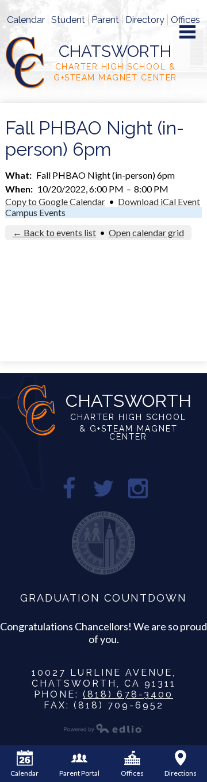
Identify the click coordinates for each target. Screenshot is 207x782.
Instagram (138, 488)
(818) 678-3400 (128, 694)
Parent (105, 19)
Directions (180, 773)
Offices (185, 19)
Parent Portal (79, 773)
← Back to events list (54, 232)
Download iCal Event (159, 201)
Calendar (26, 19)
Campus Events (35, 212)
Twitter (103, 488)
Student (68, 19)
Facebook (68, 488)
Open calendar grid (146, 232)
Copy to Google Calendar (55, 201)
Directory (144, 19)
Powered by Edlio (103, 728)
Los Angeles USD (103, 543)
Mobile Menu (187, 31)
